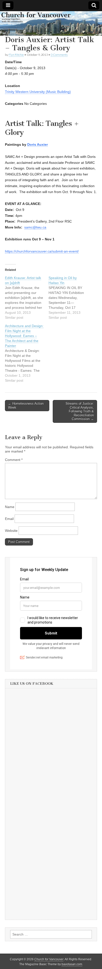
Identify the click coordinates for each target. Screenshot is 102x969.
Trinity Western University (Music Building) (38, 92)
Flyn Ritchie (16, 55)
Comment (14, 460)
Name (9, 507)
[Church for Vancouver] (51, 23)
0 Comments (59, 55)
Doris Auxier (37, 144)
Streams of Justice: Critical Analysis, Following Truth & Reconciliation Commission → (80, 411)
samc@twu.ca (35, 227)
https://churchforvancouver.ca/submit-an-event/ (42, 251)
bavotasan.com (72, 964)
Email (9, 519)
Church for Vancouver (48, 959)
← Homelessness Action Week (26, 405)
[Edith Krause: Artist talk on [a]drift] (27, 297)
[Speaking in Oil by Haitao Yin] (70, 297)
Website (11, 531)
